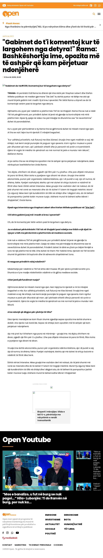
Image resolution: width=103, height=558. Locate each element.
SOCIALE (50, 528)
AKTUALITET (52, 524)
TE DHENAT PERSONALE (40, 545)
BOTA (67, 519)
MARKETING (20, 545)
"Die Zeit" (90, 207)
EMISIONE (50, 514)
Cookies (58, 545)
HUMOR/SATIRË (73, 524)
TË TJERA (69, 528)
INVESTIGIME (52, 519)
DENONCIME (71, 514)
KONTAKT (7, 545)
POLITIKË (50, 533)
